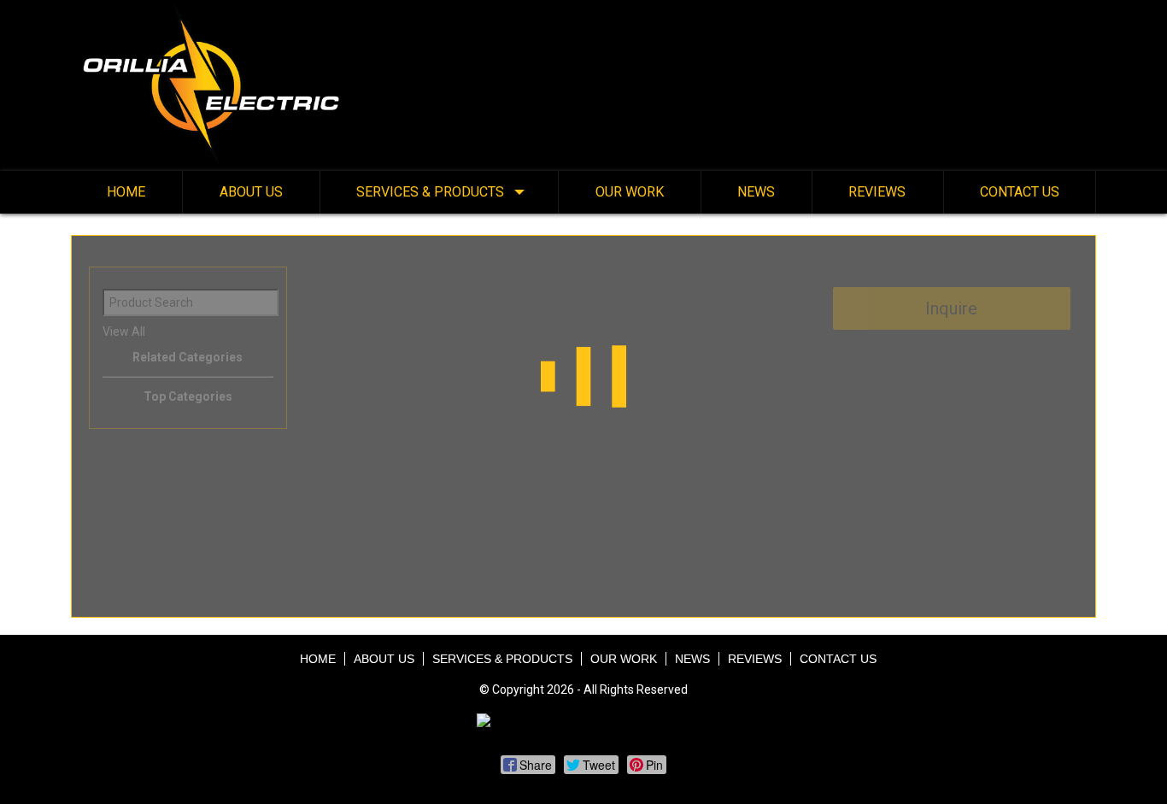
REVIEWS (877, 192)
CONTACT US (1019, 192)
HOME (126, 192)
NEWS (756, 192)
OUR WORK (629, 192)
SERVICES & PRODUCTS (430, 192)
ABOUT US (251, 192)
